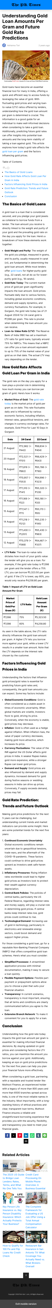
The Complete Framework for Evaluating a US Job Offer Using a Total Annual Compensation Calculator (35, 1217)
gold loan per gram (12, 151)
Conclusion (11, 196)
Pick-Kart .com (26, 4)
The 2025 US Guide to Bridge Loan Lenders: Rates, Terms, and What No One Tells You (13, 1181)
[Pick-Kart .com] (26, 1285)
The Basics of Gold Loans (18, 172)
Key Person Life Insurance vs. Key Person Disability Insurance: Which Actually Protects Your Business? (12, 1215)
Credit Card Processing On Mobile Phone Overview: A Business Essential (35, 1181)
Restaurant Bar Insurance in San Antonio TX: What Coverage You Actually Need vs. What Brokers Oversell (35, 1256)
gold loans (16, 270)
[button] (7, 1135)
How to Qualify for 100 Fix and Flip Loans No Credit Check (13, 1250)
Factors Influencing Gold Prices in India (26, 184)
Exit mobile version (26, 1303)
